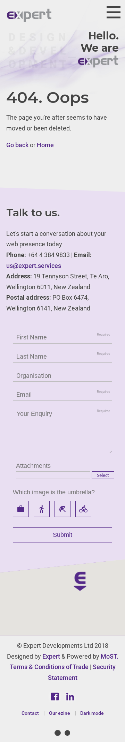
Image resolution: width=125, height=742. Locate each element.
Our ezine (59, 713)
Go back (17, 145)
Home (45, 145)
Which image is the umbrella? (54, 492)
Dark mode (92, 713)
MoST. (109, 656)
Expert (51, 656)
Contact (30, 713)
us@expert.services (33, 265)
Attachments (33, 465)
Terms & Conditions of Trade (49, 666)
